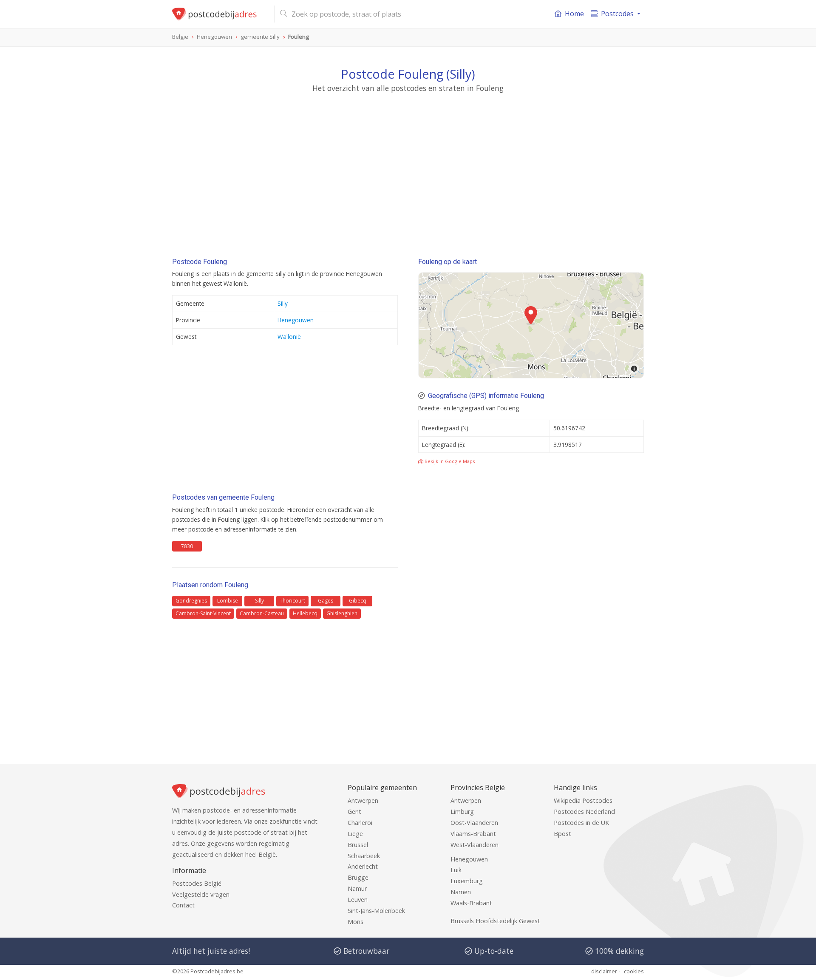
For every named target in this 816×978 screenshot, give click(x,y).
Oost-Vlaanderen (474, 823)
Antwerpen (363, 800)
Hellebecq (305, 613)
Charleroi (360, 823)
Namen (460, 892)
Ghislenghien (341, 613)
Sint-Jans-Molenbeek (376, 911)
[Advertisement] (408, 172)
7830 (187, 546)
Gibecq (357, 600)
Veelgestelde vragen (201, 894)
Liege (355, 834)
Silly (283, 303)
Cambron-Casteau (262, 613)
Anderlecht (363, 866)
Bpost (562, 834)
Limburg (462, 811)
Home (574, 13)
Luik (456, 870)
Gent (354, 811)
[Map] (531, 325)
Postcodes (617, 13)
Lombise (227, 600)
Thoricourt (292, 600)
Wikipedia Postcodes (583, 800)
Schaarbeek (364, 856)
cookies (634, 971)
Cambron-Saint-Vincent (203, 613)
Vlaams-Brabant (473, 834)
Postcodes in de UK (581, 823)
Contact (183, 905)
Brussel (358, 845)
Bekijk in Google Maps (449, 461)
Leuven (358, 900)
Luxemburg (466, 881)
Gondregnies (191, 600)
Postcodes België (196, 883)
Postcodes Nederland (584, 811)
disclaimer (604, 971)
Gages (325, 600)
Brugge (358, 877)
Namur (357, 888)
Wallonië (289, 337)
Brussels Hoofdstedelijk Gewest (495, 921)
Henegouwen (296, 320)
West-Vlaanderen (474, 845)
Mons (355, 922)
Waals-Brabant (471, 903)
